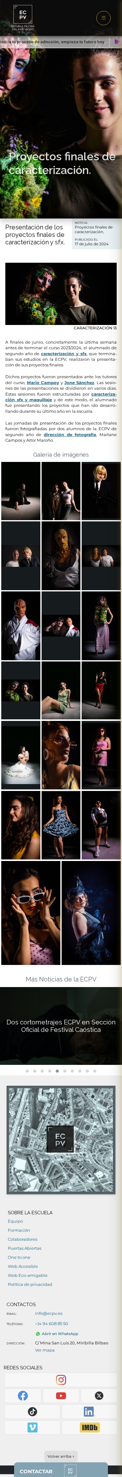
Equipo (15, 1221)
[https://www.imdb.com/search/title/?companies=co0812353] (89, 1427)
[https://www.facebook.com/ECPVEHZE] (22, 1396)
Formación (19, 1230)
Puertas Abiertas (24, 1248)
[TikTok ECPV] (32, 1411)
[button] (27, 1071)
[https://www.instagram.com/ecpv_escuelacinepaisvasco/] (60, 1380)
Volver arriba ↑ (61, 1456)
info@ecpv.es (48, 1313)
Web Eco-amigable (28, 1275)
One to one (19, 1257)
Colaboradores (22, 1239)
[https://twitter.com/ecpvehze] (99, 1396)
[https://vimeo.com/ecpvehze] (32, 1427)
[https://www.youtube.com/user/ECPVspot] (61, 1396)
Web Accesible (23, 1266)
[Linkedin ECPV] (89, 1411)
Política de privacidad (30, 1284)
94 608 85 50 (51, 1323)
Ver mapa (45, 1350)
